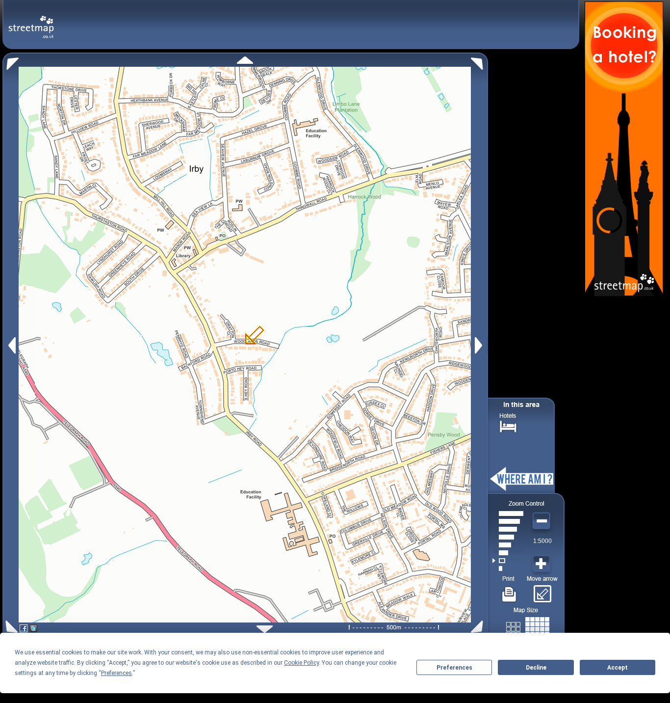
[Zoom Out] (542, 521)
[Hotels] (508, 425)
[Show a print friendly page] (509, 590)
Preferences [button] (116, 673)
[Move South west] (10, 627)
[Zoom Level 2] (507, 560)
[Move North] (245, 60)
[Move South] (264, 629)
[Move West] (11, 345)
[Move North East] (479, 61)
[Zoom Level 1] (507, 568)
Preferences (454, 667)
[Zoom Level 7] (507, 521)
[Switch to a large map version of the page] (527, 627)
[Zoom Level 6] (507, 529)
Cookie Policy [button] (301, 662)
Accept (617, 667)
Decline (536, 667)
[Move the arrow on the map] (542, 590)
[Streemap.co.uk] (31, 21)
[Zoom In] (542, 564)
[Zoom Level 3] (507, 552)
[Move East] (480, 345)
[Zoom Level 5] (507, 537)
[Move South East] (479, 627)
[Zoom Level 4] (507, 544)
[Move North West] (10, 61)
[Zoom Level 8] (507, 513)
